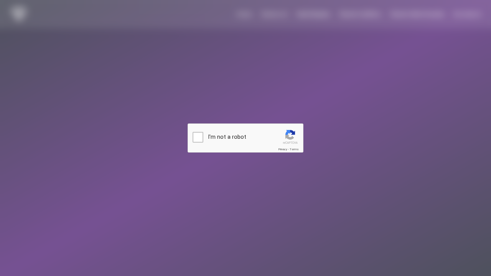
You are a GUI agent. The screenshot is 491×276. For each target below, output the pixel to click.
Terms (294, 149)
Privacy (282, 149)
